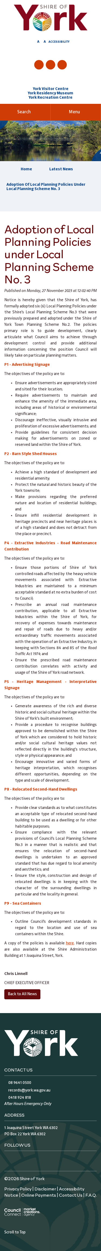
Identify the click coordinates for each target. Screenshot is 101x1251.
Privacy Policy (18, 1189)
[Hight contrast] (33, 42)
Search (24, 112)
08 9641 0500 (19, 1083)
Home (26, 169)
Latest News (61, 169)
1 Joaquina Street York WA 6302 (31, 1128)
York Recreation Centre (50, 97)
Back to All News (22, 994)
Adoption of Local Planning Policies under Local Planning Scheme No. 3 (45, 186)
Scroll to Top (15, 1232)
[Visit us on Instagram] (50, 64)
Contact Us (70, 1195)
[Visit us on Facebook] (39, 64)
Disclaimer (45, 1189)
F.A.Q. (91, 1195)
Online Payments (38, 1195)
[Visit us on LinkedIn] (62, 64)
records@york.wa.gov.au (29, 1090)
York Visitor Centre (50, 89)
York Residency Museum (50, 93)
